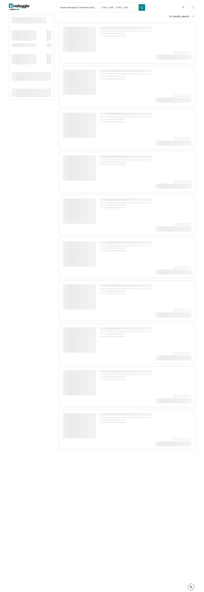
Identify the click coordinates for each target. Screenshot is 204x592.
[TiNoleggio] (19, 7)
